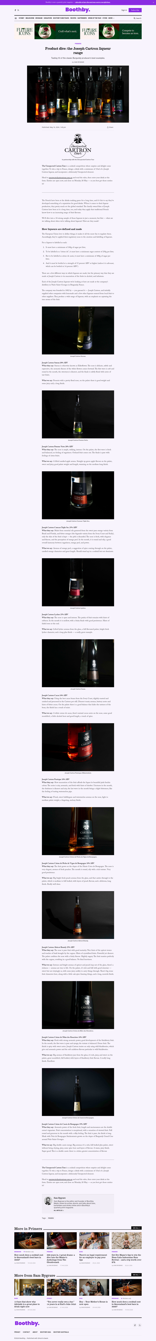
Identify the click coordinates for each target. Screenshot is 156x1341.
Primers (78, 44)
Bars (81, 1252)
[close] (153, 2)
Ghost (40, 1338)
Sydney (49, 1298)
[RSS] (18, 10)
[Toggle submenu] (114, 18)
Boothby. (22, 1338)
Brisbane (17, 1252)
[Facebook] (15, 10)
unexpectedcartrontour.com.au (60, 178)
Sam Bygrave (79, 62)
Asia (80, 1298)
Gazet (46, 1338)
